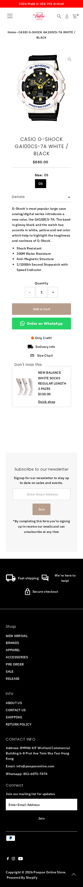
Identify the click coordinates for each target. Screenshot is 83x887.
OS (41, 183)
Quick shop (46, 401)
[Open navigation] (10, 16)
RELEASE (13, 678)
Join (41, 509)
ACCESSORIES (17, 657)
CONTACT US (16, 710)
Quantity (41, 283)
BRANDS (12, 643)
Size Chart (45, 355)
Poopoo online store (49, 872)
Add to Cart (41, 309)
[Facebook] (8, 859)
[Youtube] (20, 859)
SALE (9, 671)
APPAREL (13, 650)
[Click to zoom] (70, 59)
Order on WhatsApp (45, 323)
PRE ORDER (15, 664)
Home (12, 32)
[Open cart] (74, 16)
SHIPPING (14, 717)
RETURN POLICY (19, 724)
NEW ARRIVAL (17, 636)
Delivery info (45, 346)
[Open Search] (59, 16)
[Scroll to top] (73, 874)
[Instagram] (13, 859)
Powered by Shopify (22, 877)
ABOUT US (14, 703)
